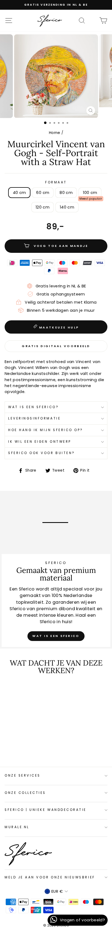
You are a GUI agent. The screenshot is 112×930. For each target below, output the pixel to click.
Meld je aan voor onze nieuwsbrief (50, 877)
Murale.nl (17, 827)
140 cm (67, 207)
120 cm (42, 207)
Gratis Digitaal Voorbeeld (56, 346)
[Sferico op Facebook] (92, 20)
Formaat (56, 182)
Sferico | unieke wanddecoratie (45, 810)
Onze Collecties (25, 793)
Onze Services (23, 775)
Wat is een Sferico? (33, 407)
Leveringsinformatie (34, 418)
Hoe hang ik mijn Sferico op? (45, 430)
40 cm (19, 192)
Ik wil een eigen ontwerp (39, 441)
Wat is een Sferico (55, 636)
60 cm (42, 192)
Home (54, 132)
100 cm (90, 192)
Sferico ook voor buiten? (41, 453)
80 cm (66, 192)
